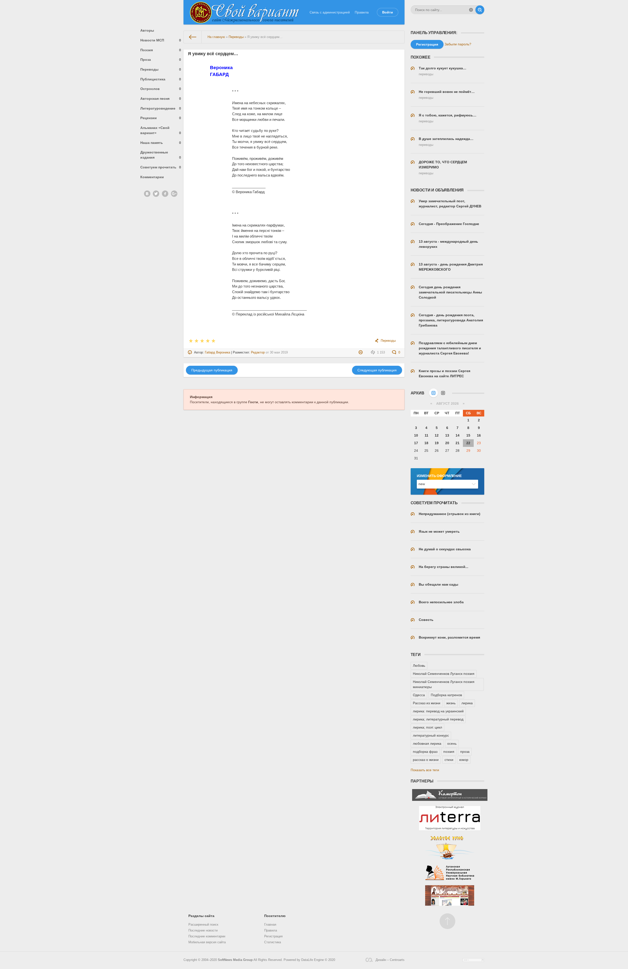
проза (465, 752)
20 (447, 443)
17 (416, 443)
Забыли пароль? (458, 44)
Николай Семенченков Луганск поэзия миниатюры (443, 684)
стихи (449, 760)
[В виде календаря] (433, 393)
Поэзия (160, 50)
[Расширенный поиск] (471, 9)
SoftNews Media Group (235, 960)
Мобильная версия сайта (207, 942)
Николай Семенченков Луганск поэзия (443, 674)
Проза (160, 60)
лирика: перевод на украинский (438, 711)
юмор (463, 760)
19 (437, 443)
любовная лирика (427, 743)
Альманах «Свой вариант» (160, 130)
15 (468, 435)
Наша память (160, 143)
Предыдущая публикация (211, 370)
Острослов (160, 89)
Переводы (160, 69)
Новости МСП (160, 40)
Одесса (419, 695)
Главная (270, 924)
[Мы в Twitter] (156, 193)
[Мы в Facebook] (165, 193)
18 (426, 443)
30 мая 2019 (279, 352)
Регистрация (273, 936)
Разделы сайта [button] (201, 916)
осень (452, 743)
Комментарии (152, 177)
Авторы (147, 30)
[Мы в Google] (174, 193)
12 (437, 435)
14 (457, 435)
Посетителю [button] (275, 916)
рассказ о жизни (426, 760)
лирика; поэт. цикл (427, 727)
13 (447, 435)
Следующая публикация (377, 370)
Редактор (258, 352)
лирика (467, 703)
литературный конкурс (431, 735)
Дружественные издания (160, 154)
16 (479, 435)
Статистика (272, 942)
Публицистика (160, 79)
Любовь (419, 665)
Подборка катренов (446, 695)
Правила (362, 12)
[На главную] (193, 37)
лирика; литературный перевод (438, 719)
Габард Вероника (217, 352)
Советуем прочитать (160, 167)
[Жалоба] (361, 352)
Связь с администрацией (330, 12)
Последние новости (203, 930)
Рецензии (160, 118)
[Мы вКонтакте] (147, 193)
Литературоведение (160, 108)
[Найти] (479, 9)
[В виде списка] (443, 393)
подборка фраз (425, 752)
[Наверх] (447, 921)
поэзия (448, 752)
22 (468, 443)
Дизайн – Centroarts (390, 960)
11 (426, 435)
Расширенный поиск (203, 924)
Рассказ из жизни (426, 703)
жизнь (451, 703)
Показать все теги (425, 770)
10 (416, 435)
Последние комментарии (206, 936)
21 (457, 443)
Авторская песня (160, 99)
